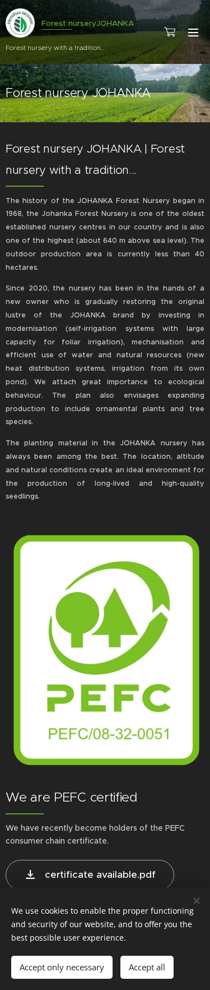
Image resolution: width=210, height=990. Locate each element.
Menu (193, 32)
